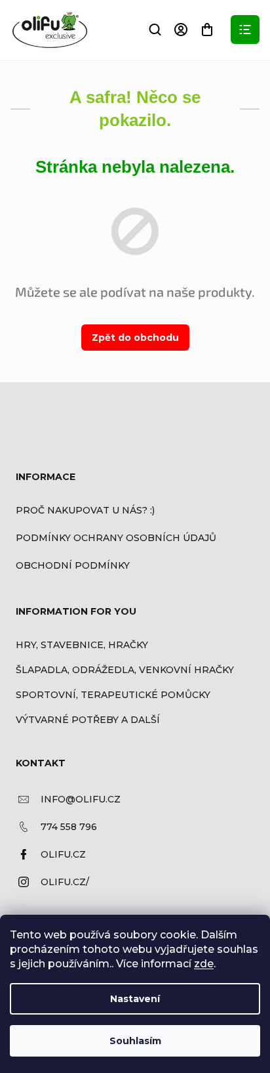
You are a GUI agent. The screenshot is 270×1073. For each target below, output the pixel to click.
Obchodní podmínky (73, 565)
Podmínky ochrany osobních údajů (116, 538)
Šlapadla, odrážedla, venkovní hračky (125, 670)
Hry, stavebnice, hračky (82, 645)
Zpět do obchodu (135, 337)
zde (204, 963)
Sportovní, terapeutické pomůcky (113, 695)
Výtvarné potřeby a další (88, 720)
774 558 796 (69, 827)
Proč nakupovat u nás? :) (85, 510)
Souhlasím (135, 1041)
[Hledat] (155, 29)
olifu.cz (63, 854)
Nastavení (135, 999)
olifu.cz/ (65, 882)
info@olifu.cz (81, 799)
